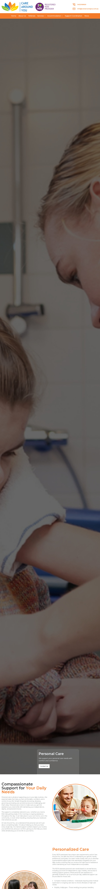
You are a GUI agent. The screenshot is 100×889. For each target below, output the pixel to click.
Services (40, 16)
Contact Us (44, 766)
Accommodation (54, 16)
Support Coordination (73, 16)
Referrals (31, 16)
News (86, 16)
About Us (22, 16)
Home (13, 16)
